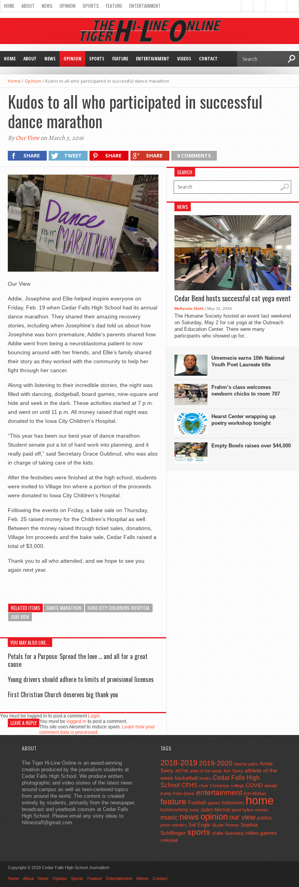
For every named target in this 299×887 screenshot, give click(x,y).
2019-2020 (215, 763)
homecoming (174, 810)
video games (261, 833)
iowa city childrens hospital (119, 607)
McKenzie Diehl (189, 308)
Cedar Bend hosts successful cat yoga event (232, 298)
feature (173, 801)
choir (203, 785)
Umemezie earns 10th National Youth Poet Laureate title (248, 361)
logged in (76, 721)
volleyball (169, 840)
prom (165, 825)
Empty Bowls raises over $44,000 (251, 446)
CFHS (189, 785)
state (217, 833)
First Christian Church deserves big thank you (63, 694)
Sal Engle (199, 825)
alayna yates (246, 764)
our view (20, 616)
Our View (27, 138)
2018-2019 (178, 762)
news (189, 817)
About (28, 5)
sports (198, 831)
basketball (186, 778)
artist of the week (206, 771)
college (237, 785)
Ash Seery (233, 771)
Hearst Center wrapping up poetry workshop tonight (243, 419)
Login (94, 716)
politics (264, 818)
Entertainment (145, 5)
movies (262, 809)
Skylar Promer (225, 825)
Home (9, 5)
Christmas (219, 785)
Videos (184, 58)
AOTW (181, 771)
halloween (233, 803)
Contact (208, 58)
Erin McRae (255, 793)
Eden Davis (184, 793)
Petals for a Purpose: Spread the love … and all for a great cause (78, 660)
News (47, 5)
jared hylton (242, 809)
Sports (91, 5)
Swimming (234, 833)
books (205, 778)
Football (197, 803)
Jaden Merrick (215, 810)
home (260, 800)
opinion (214, 817)
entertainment (219, 792)
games (214, 802)
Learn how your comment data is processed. (97, 729)
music (169, 817)
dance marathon (63, 607)
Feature (114, 5)
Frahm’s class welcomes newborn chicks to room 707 (245, 390)
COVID (254, 785)
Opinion (68, 5)
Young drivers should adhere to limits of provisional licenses (81, 679)
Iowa (194, 809)
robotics (179, 825)
